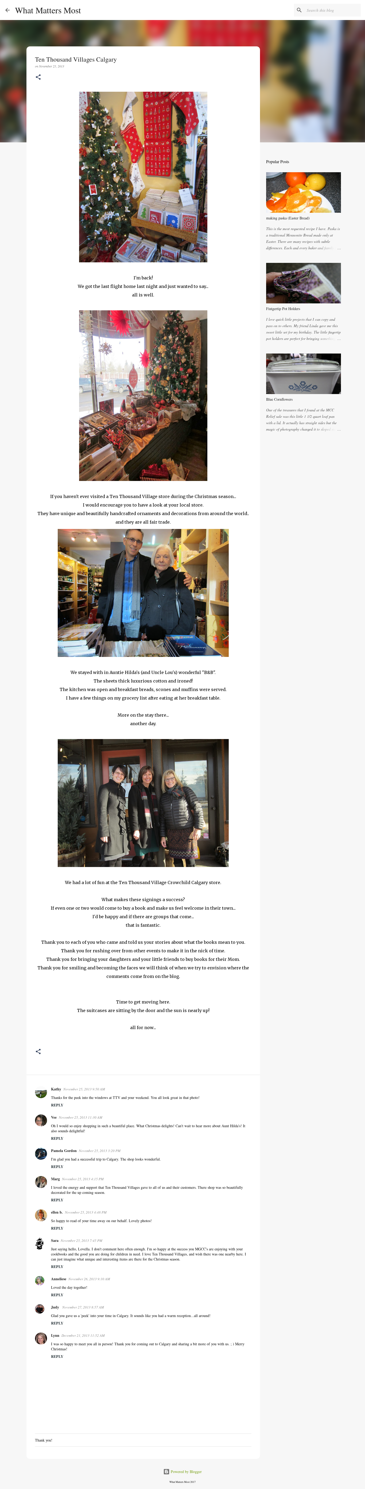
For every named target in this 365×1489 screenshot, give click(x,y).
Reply (57, 1105)
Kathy (56, 1089)
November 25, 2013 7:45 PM (81, 1240)
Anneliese (58, 1279)
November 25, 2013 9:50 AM (84, 1089)
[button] (38, 77)
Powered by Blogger (186, 1471)
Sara (55, 1240)
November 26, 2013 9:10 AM (89, 1279)
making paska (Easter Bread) (288, 217)
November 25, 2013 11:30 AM (80, 1117)
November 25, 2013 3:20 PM (100, 1150)
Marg (55, 1179)
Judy (55, 1307)
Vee (54, 1117)
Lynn (55, 1335)
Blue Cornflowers (279, 399)
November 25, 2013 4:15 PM (83, 1179)
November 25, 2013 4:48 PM (86, 1212)
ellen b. (57, 1212)
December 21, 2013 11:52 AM (83, 1335)
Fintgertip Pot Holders (283, 308)
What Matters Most (48, 10)
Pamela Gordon (64, 1150)
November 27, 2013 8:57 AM (83, 1307)
